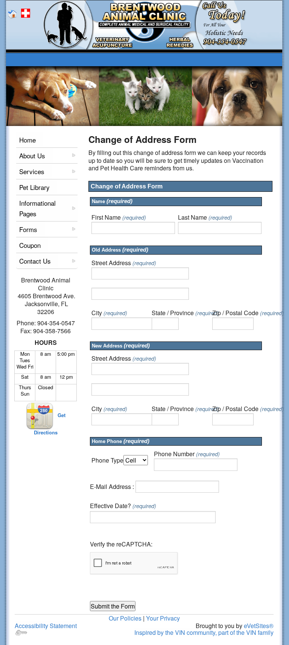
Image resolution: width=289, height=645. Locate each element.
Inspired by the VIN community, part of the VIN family (204, 632)
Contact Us (35, 261)
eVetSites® (259, 625)
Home (27, 139)
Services (31, 171)
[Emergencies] (26, 13)
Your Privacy (163, 618)
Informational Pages (37, 208)
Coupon (30, 245)
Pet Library (34, 187)
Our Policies (125, 618)
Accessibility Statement (46, 625)
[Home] (13, 13)
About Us (32, 155)
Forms (28, 229)
